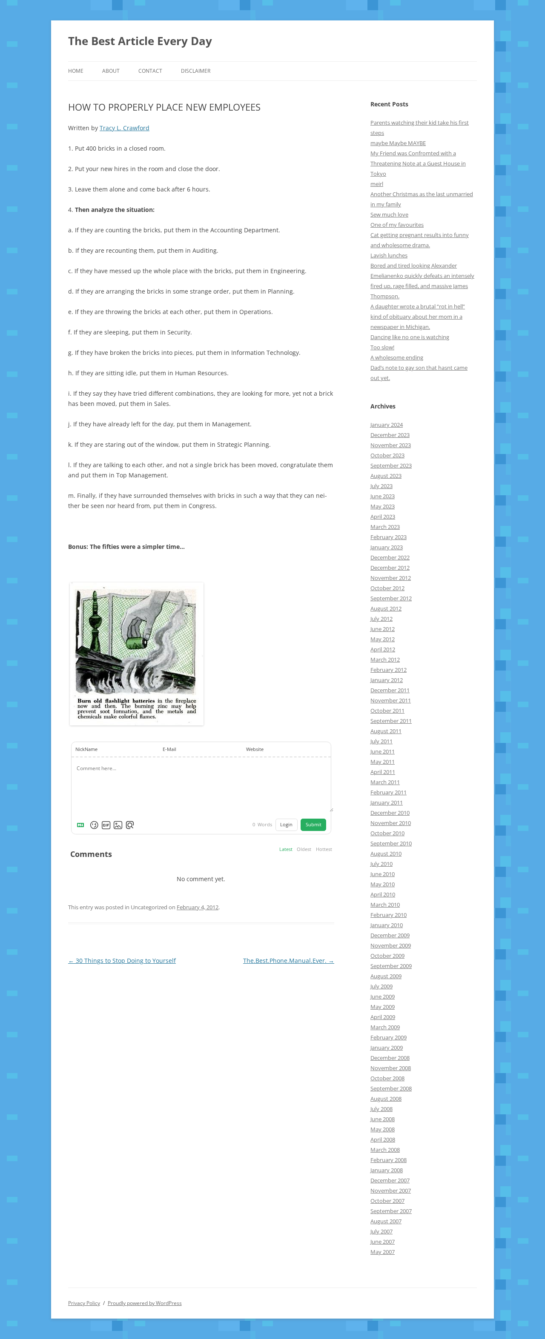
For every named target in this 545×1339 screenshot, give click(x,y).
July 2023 (381, 486)
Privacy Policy (84, 1303)
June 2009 (382, 996)
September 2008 (391, 1088)
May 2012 (382, 639)
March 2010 (385, 904)
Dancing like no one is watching (409, 337)
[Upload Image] (118, 825)
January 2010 (386, 925)
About (111, 70)
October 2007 (387, 1201)
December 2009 (390, 935)
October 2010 (387, 833)
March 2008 (385, 1149)
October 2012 (387, 588)
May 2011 (382, 761)
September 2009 (391, 966)
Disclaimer (195, 70)
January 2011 (386, 802)
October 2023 (387, 455)
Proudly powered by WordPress (145, 1303)
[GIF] (106, 825)
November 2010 (390, 823)
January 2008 (386, 1170)
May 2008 (382, 1129)
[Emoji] (94, 825)
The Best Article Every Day (140, 41)
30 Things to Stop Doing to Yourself (122, 960)
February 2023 (388, 537)
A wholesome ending (396, 357)
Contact (150, 70)
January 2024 (386, 424)
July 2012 (381, 618)
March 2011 (385, 782)
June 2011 (382, 751)
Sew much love (389, 214)
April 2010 (382, 894)
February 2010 (388, 915)
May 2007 (382, 1252)
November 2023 (390, 445)
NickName (86, 749)
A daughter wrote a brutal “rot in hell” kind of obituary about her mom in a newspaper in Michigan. (417, 317)
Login (286, 825)
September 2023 (391, 465)
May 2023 (382, 506)
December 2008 (390, 1058)
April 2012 (382, 649)
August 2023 (386, 476)
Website (255, 749)
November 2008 (390, 1068)
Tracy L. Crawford (124, 128)
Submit (313, 825)
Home (75, 70)
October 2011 (387, 710)
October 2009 (387, 955)
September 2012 (391, 598)
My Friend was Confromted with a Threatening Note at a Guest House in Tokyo (418, 163)
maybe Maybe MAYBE (398, 143)
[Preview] (130, 825)
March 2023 (385, 527)
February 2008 (388, 1160)
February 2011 (388, 792)
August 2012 (386, 608)
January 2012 (386, 680)
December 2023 (390, 435)
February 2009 (388, 1037)
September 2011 (391, 721)
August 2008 (386, 1098)
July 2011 (381, 741)
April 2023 (382, 516)
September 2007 (391, 1211)
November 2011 (390, 700)
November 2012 (390, 578)
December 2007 (390, 1180)
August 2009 (386, 976)
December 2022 (390, 557)
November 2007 (390, 1190)
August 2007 (386, 1221)
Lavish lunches (388, 255)
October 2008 (387, 1078)
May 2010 (382, 884)
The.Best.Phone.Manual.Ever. (288, 960)
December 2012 (390, 567)
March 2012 (385, 659)
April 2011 (382, 772)
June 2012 (382, 629)
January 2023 (386, 547)
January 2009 (386, 1047)
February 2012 (388, 670)
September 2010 (391, 843)
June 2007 (382, 1241)
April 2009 (382, 1017)
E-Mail (169, 749)
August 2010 (386, 853)
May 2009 (382, 1007)
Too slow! (382, 347)
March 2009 (385, 1027)
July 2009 (381, 986)
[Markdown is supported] (82, 825)
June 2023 (382, 496)
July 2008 (381, 1109)
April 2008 (382, 1139)
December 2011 (390, 690)
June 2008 (382, 1119)
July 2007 (381, 1231)
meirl (376, 184)
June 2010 (382, 874)
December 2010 (390, 813)
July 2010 (381, 864)
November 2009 (390, 945)
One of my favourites (397, 224)
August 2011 (386, 731)
